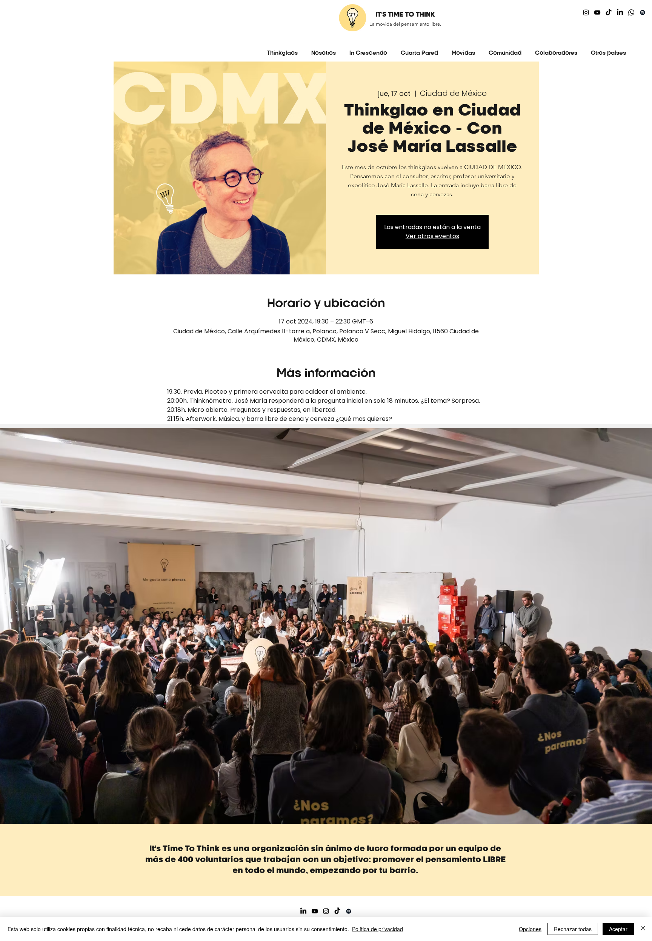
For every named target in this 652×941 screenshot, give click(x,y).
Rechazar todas (573, 929)
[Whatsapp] (631, 12)
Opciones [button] (530, 929)
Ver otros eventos (432, 236)
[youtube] (597, 12)
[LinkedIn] (620, 12)
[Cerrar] (642, 929)
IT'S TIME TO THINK (405, 14)
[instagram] (586, 12)
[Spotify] (642, 12)
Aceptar (618, 929)
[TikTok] (608, 12)
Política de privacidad (377, 929)
